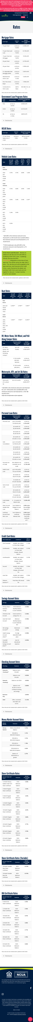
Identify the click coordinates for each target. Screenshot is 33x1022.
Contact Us (25, 15)
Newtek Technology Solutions (20, 1014)
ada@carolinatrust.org (12, 1004)
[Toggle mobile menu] (30, 13)
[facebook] (30, 988)
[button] (30, 1019)
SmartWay (6, 260)
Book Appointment (17, 15)
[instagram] (3, 994)
